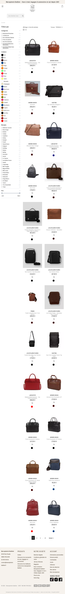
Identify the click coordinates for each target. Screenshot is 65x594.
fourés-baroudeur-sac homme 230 (32, 355)
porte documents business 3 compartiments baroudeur (54, 188)
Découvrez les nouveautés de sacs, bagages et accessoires (24, 559)
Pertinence (59, 27)
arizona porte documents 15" (54, 397)
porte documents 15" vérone (54, 439)
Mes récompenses (54, 572)
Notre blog (36, 578)
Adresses (52, 565)
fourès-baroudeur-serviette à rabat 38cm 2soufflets (32, 230)
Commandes (53, 560)
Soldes (19, 555)
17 (45, 538)
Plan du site (37, 575)
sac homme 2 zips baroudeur (32, 272)
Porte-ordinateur (54, 522)
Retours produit (54, 557)
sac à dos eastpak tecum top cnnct (54, 355)
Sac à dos (32, 188)
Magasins (36, 564)
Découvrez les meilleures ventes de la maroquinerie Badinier (24, 566)
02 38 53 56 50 (5, 560)
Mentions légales (38, 555)
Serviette (32, 104)
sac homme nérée (54, 272)
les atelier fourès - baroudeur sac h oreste (54, 313)
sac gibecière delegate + (54, 104)
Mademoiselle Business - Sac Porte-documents (32, 63)
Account (53, 551)
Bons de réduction (54, 567)
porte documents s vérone (54, 62)
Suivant (51, 538)
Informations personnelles (56, 555)
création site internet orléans (46, 592)
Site (52, 592)
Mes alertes (53, 570)
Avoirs (51, 562)
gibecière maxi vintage (32, 146)
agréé (54, 592)
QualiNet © (57, 592)
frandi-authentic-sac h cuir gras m (32, 313)
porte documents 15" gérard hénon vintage (32, 481)
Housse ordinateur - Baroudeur (54, 230)
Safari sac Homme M (54, 480)
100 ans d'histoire (38, 562)
